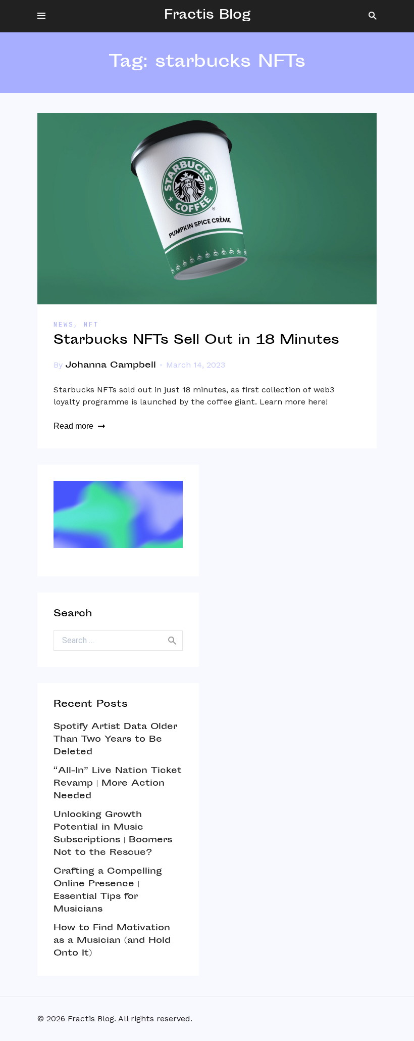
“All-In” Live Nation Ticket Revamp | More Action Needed (118, 783)
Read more (73, 426)
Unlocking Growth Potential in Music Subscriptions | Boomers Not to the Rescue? (113, 833)
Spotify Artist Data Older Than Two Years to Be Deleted (115, 739)
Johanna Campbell (110, 365)
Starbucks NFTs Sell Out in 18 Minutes (196, 341)
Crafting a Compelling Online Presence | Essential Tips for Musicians (108, 890)
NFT (91, 325)
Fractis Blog (207, 16)
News (64, 325)
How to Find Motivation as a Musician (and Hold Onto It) (112, 941)
